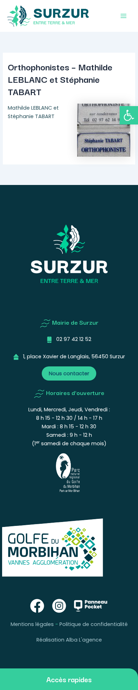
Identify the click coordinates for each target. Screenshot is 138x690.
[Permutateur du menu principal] (123, 15)
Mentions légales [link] (32, 624)
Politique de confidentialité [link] (93, 624)
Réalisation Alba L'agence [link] (69, 639)
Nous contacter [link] (69, 373)
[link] (129, 115)
